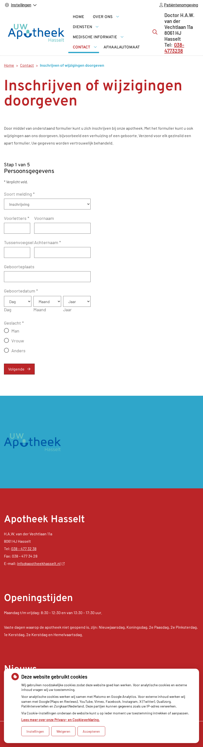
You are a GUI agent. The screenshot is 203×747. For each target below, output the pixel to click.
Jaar (67, 309)
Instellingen (35, 731)
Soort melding (19, 194)
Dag (7, 309)
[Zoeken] (155, 31)
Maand (39, 309)
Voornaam (44, 218)
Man (15, 330)
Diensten (82, 27)
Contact (81, 47)
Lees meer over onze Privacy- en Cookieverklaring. (60, 720)
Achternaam (47, 242)
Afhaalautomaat (121, 47)
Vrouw (17, 340)
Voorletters (16, 218)
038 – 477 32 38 (23, 548)
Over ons (103, 17)
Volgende (16, 369)
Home (78, 17)
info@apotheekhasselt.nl (39, 563)
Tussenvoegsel (18, 242)
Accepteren (91, 731)
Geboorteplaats (19, 266)
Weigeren (63, 731)
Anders (18, 350)
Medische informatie (95, 37)
